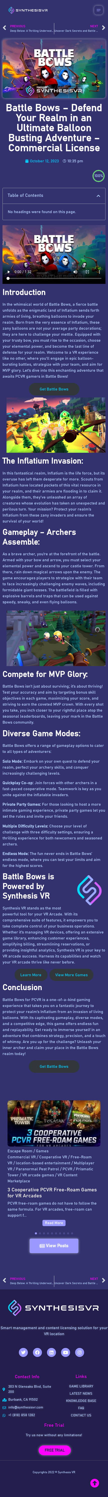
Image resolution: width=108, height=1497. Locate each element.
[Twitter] (23, 1352)
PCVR (67, 1169)
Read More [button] (54, 1223)
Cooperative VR (53, 1157)
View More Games (71, 975)
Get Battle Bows (54, 389)
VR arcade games (38, 1175)
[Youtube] (65, 1352)
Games (42, 1151)
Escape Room (20, 1151)
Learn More (30, 975)
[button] (98, 196)
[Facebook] (37, 1352)
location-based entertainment (43, 1163)
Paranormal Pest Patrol (37, 1169)
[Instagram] (79, 1352)
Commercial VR (22, 1157)
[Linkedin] (51, 1352)
